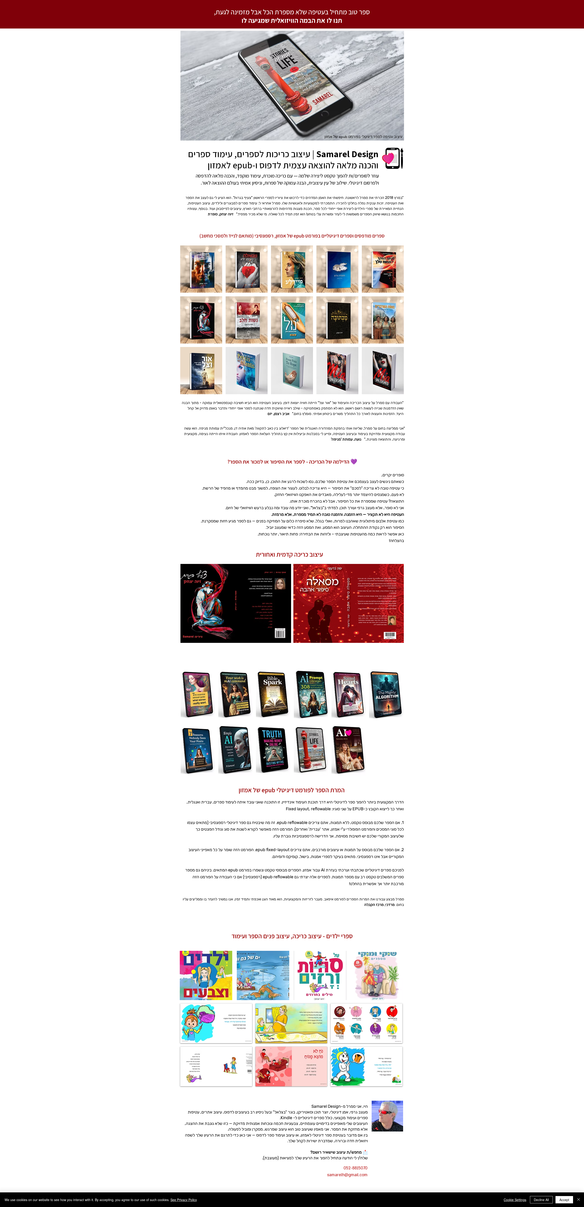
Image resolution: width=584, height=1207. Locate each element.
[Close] (578, 1199)
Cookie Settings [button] (515, 1199)
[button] (201, 269)
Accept (564, 1199)
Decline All (541, 1199)
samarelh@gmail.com (347, 1175)
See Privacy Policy (183, 1199)
